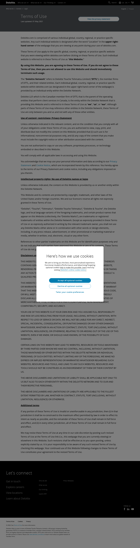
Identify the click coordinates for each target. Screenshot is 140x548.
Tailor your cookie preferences (70, 292)
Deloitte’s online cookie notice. (73, 270)
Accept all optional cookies (70, 280)
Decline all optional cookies (70, 286)
